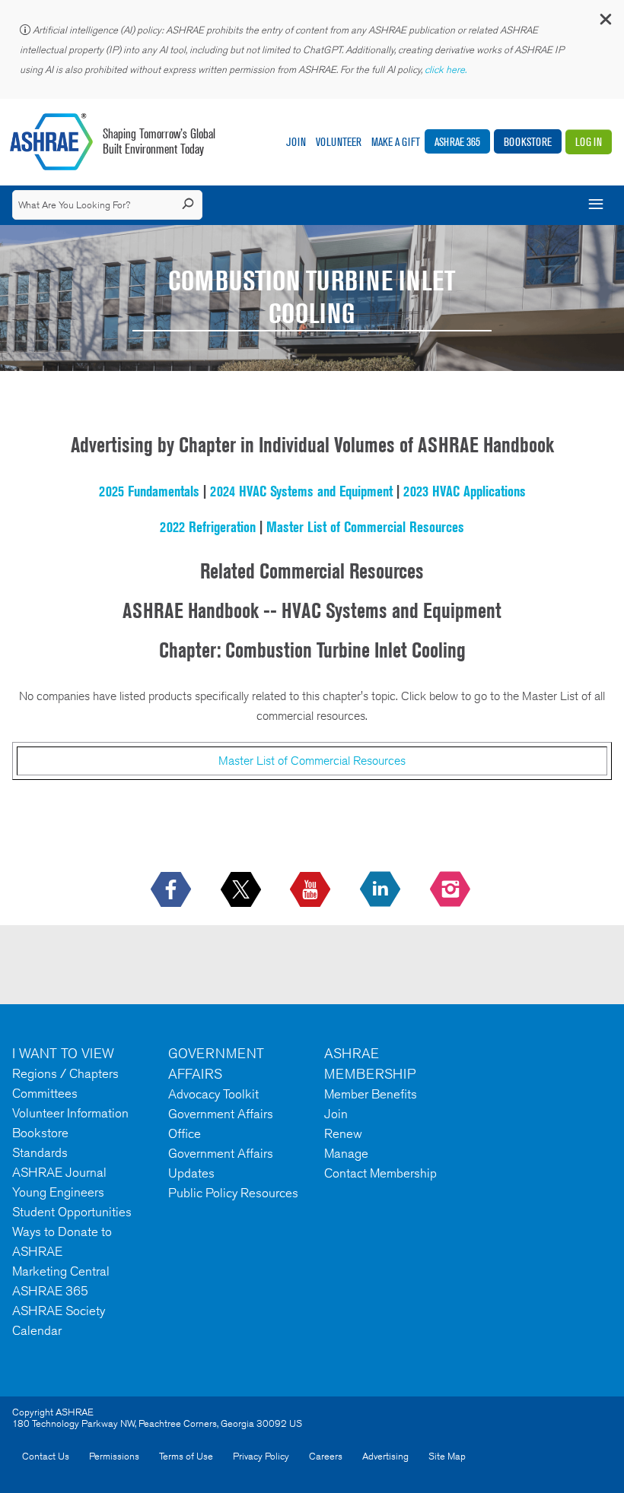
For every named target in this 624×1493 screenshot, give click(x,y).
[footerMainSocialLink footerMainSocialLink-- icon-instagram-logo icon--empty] (451, 890)
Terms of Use (186, 1456)
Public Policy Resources (233, 1192)
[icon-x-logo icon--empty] (242, 890)
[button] (605, 22)
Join (296, 142)
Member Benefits (370, 1094)
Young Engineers (58, 1192)
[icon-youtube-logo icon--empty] (311, 890)
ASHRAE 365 (457, 142)
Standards (40, 1152)
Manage (346, 1153)
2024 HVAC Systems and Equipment (301, 491)
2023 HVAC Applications (464, 491)
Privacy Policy (261, 1456)
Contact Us (45, 1456)
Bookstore (528, 142)
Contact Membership (380, 1173)
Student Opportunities (72, 1211)
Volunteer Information (70, 1113)
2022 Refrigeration (208, 527)
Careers (325, 1456)
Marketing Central (61, 1271)
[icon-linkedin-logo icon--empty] (381, 890)
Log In (588, 142)
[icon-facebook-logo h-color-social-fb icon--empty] (172, 890)
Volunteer (338, 142)
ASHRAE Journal (59, 1172)
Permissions (114, 1456)
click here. (447, 69)
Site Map (447, 1456)
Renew (343, 1133)
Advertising (385, 1456)
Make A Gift (395, 142)
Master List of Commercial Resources (365, 527)
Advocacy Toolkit (213, 1094)
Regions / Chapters (65, 1073)
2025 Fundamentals (149, 491)
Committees (45, 1093)
